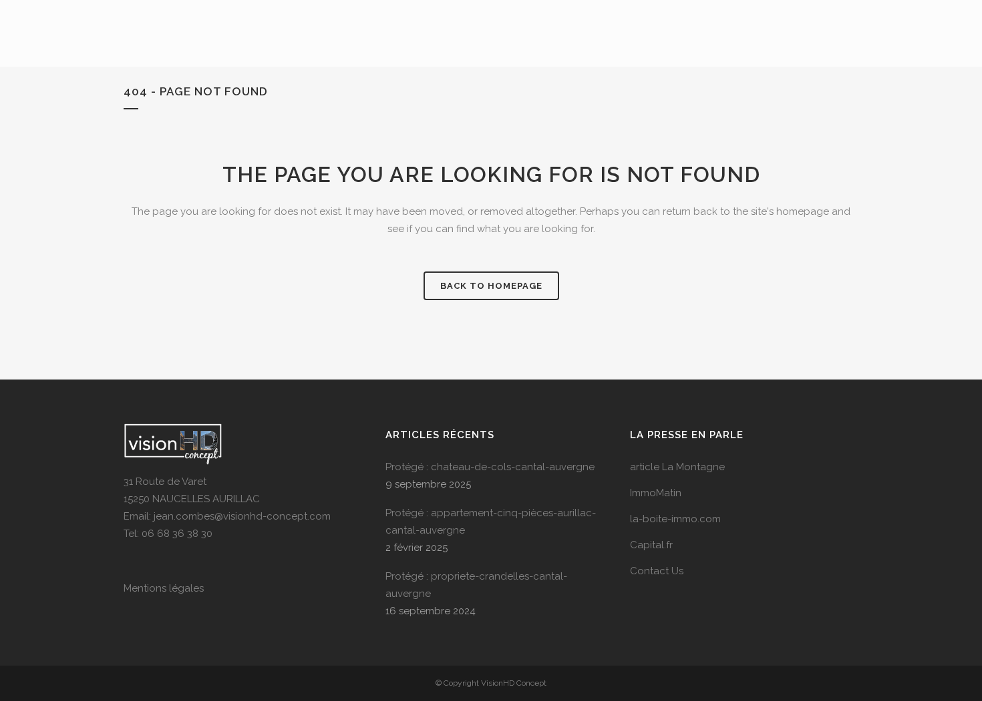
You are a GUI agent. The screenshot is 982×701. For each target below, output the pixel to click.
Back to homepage (491, 286)
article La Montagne (677, 467)
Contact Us (656, 571)
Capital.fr (651, 545)
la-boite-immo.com (675, 519)
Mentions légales (164, 588)
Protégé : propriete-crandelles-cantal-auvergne (476, 585)
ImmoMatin (655, 493)
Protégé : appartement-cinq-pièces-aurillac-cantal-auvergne (490, 521)
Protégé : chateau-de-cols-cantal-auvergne (490, 467)
